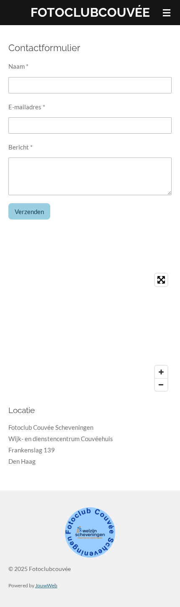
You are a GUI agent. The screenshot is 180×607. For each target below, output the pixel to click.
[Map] (90, 332)
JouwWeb (46, 585)
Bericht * (20, 147)
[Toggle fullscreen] (161, 280)
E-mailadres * (26, 107)
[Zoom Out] (161, 384)
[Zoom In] (161, 372)
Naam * (18, 66)
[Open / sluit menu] (166, 12)
